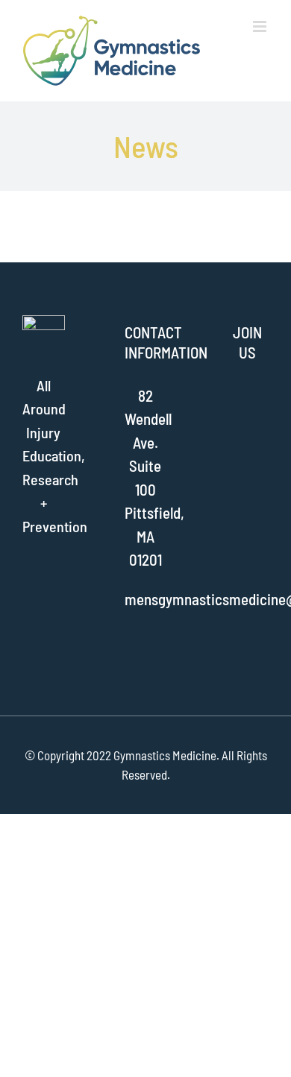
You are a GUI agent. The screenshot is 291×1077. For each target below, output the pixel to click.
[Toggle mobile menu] (261, 26)
